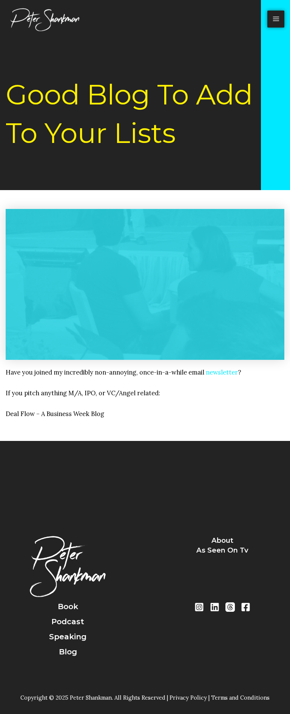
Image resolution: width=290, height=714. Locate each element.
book (68, 606)
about (222, 540)
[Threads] (230, 607)
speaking (67, 636)
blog (68, 651)
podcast (67, 621)
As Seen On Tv (222, 550)
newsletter (222, 372)
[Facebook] (245, 607)
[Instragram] (199, 607)
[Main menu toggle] (275, 19)
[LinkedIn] (214, 607)
